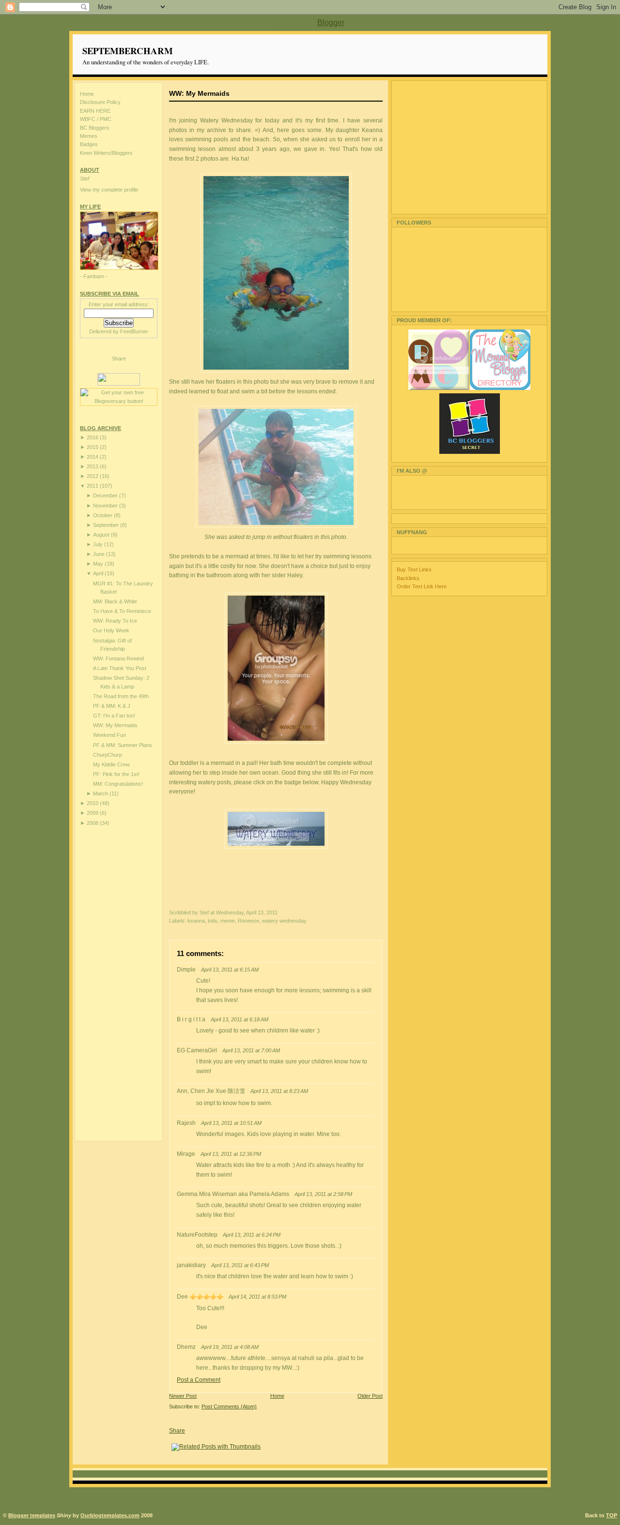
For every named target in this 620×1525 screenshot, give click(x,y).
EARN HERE (95, 111)
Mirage (186, 1154)
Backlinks (408, 578)
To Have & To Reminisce (122, 611)
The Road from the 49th (121, 696)
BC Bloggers (94, 128)
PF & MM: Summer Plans (122, 745)
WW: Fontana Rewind (118, 658)
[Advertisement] (118, 983)
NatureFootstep (197, 1235)
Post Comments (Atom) (229, 1406)
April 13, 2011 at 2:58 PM (323, 1194)
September (106, 525)
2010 (92, 803)
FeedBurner (134, 331)
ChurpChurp (107, 755)
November (105, 505)
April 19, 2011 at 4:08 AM (230, 1347)
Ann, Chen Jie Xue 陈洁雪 (211, 1091)
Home (87, 94)
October (102, 515)
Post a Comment (198, 1380)
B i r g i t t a (191, 1019)
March (100, 793)
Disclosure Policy (100, 102)
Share (119, 358)
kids (212, 921)
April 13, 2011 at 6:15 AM (230, 969)
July (98, 544)
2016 (92, 437)
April (98, 573)
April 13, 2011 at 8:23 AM (279, 1091)
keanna (196, 921)
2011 (92, 486)
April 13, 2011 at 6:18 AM (239, 1019)
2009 (92, 813)
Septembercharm (127, 50)
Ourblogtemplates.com (110, 1515)
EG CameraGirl (197, 1050)
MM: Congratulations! (118, 784)
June (99, 554)
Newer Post (183, 1396)
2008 (92, 823)
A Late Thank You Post (119, 668)
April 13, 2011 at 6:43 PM (240, 1265)
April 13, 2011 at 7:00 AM (251, 1050)
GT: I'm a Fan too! (114, 715)
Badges (89, 144)
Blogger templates (31, 1515)
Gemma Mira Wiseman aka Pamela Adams (233, 1194)
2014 (92, 457)
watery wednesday (284, 921)
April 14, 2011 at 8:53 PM (257, 1297)
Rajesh (186, 1123)
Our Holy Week (111, 630)
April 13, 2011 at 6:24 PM (251, 1235)
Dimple (186, 969)
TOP (611, 1515)
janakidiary (191, 1265)
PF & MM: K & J (111, 706)
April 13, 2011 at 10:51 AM (231, 1123)
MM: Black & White (115, 601)
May (98, 564)
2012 (92, 476)
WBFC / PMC (95, 119)
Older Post (370, 1396)
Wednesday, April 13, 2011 (247, 912)
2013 (92, 466)
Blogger (330, 22)
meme (227, 921)
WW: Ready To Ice (115, 621)
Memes (88, 136)
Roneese (248, 921)
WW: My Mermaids (115, 725)
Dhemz (186, 1347)
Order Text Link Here (422, 586)
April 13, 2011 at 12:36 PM (231, 1154)
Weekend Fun (109, 735)
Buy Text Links (414, 569)
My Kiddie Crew (111, 764)
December (105, 495)
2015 (92, 447)
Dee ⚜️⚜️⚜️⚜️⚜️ (200, 1297)
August (101, 535)
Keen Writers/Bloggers (106, 153)
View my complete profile (109, 190)
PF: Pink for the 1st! (116, 774)
